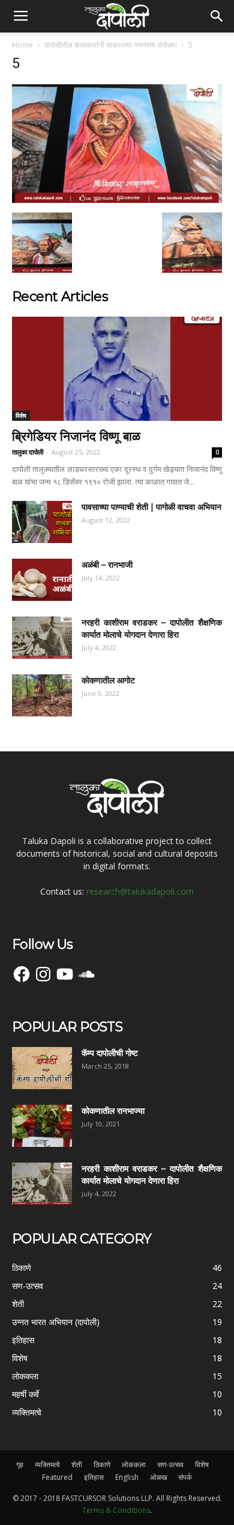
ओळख (158, 1477)
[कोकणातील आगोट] (42, 695)
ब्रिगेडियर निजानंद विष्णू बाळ (76, 436)
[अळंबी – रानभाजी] (42, 580)
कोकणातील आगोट (108, 680)
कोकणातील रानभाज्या (113, 1110)
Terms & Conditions (116, 1510)
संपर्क (185, 1477)
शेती (76, 1464)
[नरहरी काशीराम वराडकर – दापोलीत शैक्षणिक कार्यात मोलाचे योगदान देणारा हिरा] (42, 638)
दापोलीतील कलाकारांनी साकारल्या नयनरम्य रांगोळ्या (110, 45)
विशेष (21, 415)
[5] (117, 200)
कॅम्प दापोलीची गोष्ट (110, 1053)
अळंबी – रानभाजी (107, 564)
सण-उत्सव (170, 1464)
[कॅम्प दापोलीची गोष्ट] (42, 1068)
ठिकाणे (102, 1464)
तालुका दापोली (27, 451)
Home (22, 45)
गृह (19, 1464)
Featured (57, 1477)
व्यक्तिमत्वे (47, 1464)
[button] (217, 16)
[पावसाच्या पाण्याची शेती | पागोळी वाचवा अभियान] (42, 522)
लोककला (134, 1464)
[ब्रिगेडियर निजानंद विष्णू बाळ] (117, 369)
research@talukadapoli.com (140, 891)
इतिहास (94, 1477)
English (127, 1477)
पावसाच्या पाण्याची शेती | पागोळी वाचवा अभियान (151, 507)
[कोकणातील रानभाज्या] (42, 1126)
